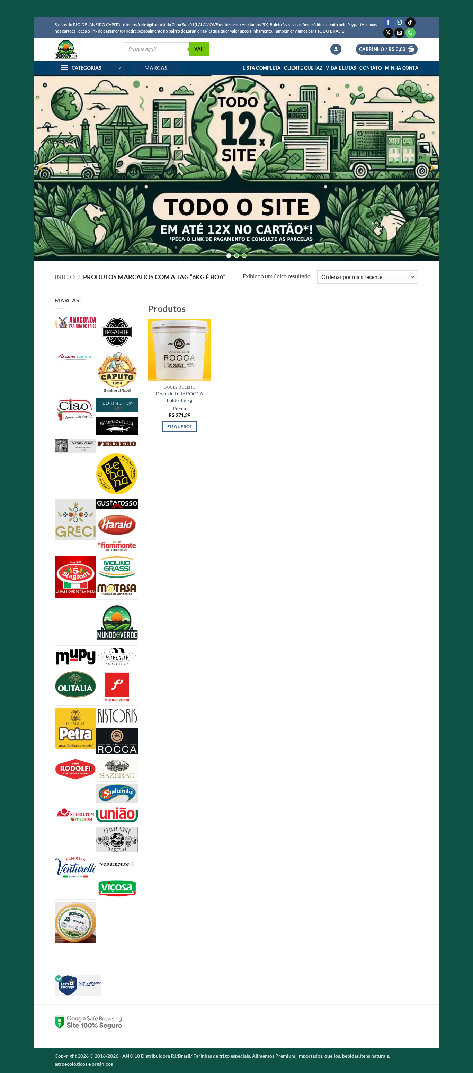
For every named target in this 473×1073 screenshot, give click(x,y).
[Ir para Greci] (75, 520)
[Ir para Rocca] (117, 741)
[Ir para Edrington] (117, 405)
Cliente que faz (303, 68)
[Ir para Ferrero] (117, 444)
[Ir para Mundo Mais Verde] (117, 622)
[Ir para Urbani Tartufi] (117, 839)
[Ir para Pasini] (117, 687)
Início (65, 277)
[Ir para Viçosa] (117, 888)
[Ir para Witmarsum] (75, 922)
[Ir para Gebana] (117, 473)
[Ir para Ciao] (75, 409)
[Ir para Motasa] (117, 589)
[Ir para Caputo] (117, 372)
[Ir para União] (117, 815)
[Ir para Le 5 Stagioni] (75, 577)
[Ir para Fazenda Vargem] (75, 446)
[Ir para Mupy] (75, 657)
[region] (236, 167)
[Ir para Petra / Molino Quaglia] (75, 729)
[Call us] (410, 33)
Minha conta (401, 68)
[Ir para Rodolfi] (75, 769)
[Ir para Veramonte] (117, 865)
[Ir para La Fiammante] (117, 546)
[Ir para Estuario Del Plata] (117, 426)
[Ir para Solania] (117, 793)
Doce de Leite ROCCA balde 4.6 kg (179, 397)
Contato (370, 68)
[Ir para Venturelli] (75, 867)
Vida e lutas (341, 68)
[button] (335, 49)
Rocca (179, 408)
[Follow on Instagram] (399, 22)
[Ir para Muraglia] (117, 657)
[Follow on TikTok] (410, 22)
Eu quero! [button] (179, 426)
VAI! (199, 49)
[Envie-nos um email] (399, 33)
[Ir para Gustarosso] (117, 504)
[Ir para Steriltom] (75, 815)
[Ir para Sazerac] (117, 769)
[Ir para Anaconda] (75, 322)
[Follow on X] (388, 33)
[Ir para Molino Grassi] (117, 567)
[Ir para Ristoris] (117, 716)
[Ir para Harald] (117, 524)
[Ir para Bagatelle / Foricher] (117, 332)
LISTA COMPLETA (262, 68)
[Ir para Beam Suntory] (75, 357)
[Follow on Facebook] (388, 22)
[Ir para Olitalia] (75, 684)
